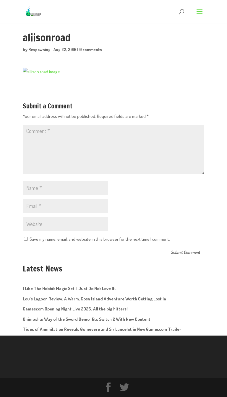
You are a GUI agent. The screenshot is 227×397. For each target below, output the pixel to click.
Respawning (39, 49)
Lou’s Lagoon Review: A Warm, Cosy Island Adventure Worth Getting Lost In (94, 299)
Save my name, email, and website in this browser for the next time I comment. (100, 239)
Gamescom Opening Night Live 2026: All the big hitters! (75, 309)
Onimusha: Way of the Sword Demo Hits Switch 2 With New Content (86, 319)
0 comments (90, 49)
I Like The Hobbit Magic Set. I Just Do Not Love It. (69, 288)
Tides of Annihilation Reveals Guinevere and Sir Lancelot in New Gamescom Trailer (102, 329)
